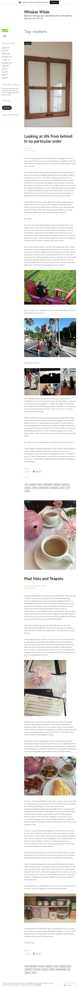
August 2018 (6, 48)
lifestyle (27, 488)
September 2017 (7, 63)
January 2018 (6, 54)
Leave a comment (29, 150)
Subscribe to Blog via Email (14, 84)
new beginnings (44, 488)
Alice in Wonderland (31, 966)
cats (26, 484)
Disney (40, 484)
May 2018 (5, 51)
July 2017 (5, 69)
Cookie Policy (38, 985)
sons (68, 488)
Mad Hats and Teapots (43, 578)
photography (54, 488)
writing (27, 491)
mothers (34, 488)
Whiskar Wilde (36, 11)
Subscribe (7, 108)
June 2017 (5, 72)
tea (69, 969)
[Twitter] (6, 30)
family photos (48, 484)
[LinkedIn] (3, 30)
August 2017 (6, 66)
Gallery (43, 586)
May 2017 (5, 75)
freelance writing (65, 966)
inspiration (57, 484)
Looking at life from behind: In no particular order (48, 138)
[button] (32, 381)
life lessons (65, 484)
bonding (41, 966)
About (5, 36)
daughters (33, 484)
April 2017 (5, 78)
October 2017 (6, 60)
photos (62, 488)
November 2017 (7, 57)
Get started (54, 2)
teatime (27, 973)
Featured (27, 43)
